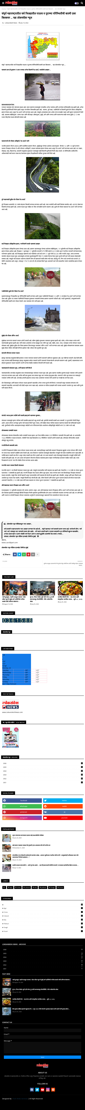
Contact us (43, 1102)
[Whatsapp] (24, 554)
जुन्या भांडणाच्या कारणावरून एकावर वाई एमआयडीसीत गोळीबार (28, 835)
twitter (64, 800)
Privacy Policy (55, 1102)
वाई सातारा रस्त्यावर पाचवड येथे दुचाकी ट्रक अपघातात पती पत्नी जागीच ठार (31, 845)
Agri (11, 887)
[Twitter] (19, 554)
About (34, 1102)
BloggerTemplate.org (60, 1106)
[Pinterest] (28, 554)
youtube (64, 818)
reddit (64, 806)
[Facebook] (15, 554)
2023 (43, 775)
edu (35, 887)
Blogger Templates (33, 1106)
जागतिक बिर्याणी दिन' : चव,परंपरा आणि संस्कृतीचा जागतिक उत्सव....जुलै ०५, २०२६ (70, 598)
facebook (23, 800)
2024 (43, 771)
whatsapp (23, 806)
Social (61, 887)
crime (18, 887)
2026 (43, 763)
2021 (42, 782)
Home (4, 9)
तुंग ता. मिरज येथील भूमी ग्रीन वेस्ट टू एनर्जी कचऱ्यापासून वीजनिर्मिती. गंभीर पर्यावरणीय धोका (42, 599)
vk (64, 812)
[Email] (33, 554)
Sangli (53, 887)
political (43, 887)
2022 (43, 779)
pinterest (23, 812)
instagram (23, 818)
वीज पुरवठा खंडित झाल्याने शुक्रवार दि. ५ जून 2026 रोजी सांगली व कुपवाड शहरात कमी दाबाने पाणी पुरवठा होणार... (41, 1009)
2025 (43, 767)
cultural (27, 887)
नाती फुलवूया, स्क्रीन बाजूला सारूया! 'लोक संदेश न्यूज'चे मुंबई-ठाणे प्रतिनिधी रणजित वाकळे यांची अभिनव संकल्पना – (14, 599)
